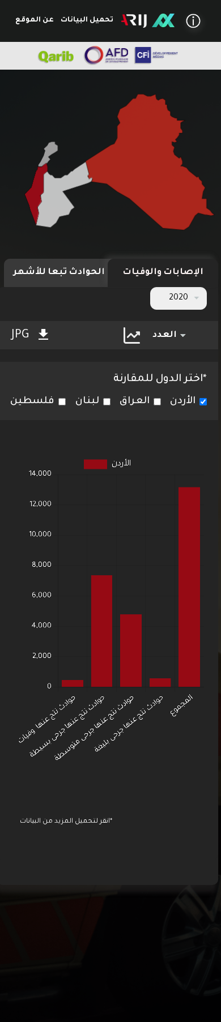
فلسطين (32, 401)
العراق (135, 401)
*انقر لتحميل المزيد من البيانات (66, 822)
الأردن (183, 401)
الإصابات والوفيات (162, 272)
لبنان (87, 401)
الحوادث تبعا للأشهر (59, 272)
